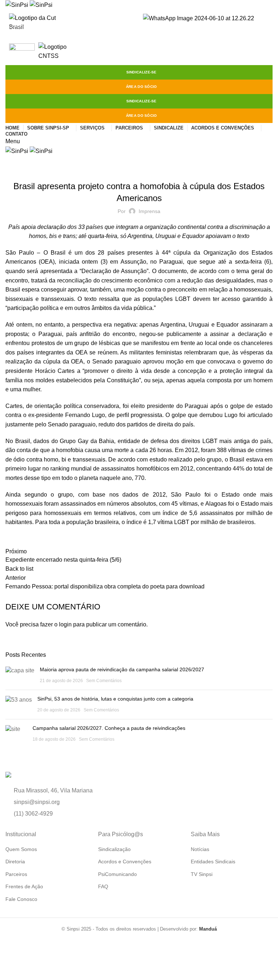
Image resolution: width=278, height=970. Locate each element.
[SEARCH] (268, 26)
